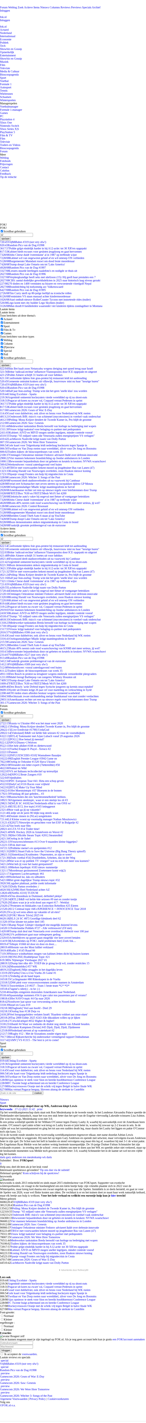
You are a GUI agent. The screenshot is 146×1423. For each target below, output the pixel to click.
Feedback (5, 173)
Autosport (5, 87)
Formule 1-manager (11, 109)
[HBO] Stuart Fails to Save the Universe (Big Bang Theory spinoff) (42, 851)
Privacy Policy (37, 1398)
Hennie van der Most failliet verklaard (26, 947)
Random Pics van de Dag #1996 (23, 273)
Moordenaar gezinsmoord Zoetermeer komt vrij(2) (33, 870)
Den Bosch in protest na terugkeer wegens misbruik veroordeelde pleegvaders (48, 673)
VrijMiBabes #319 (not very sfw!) (23, 242)
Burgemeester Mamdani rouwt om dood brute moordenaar (37, 261)
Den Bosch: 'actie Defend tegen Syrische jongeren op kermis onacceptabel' (46, 686)
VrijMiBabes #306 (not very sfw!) (24, 632)
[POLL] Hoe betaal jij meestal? (22, 739)
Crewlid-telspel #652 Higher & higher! (27, 1020)
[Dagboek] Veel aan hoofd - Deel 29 (26, 1008)
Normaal (9, 1315)
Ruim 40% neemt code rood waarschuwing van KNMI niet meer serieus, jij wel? (50, 502)
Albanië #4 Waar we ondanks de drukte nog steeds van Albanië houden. (45, 1024)
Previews (76, 7)
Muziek (4, 61)
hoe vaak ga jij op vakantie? (20, 809)
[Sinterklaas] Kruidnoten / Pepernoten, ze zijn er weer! (36, 854)
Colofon (4, 170)
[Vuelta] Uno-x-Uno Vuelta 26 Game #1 (28, 972)
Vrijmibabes (10, 777)
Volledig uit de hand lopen (20, 976)
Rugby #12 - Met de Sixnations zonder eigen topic (33, 1033)
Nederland (6, 32)
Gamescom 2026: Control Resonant (24, 506)
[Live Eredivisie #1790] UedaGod (24, 729)
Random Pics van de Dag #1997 (23, 267)
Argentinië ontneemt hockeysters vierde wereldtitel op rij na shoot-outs (43, 397)
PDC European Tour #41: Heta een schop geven (32, 780)
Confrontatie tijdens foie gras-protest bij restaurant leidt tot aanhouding (43, 378)
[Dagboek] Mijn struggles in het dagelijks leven (31, 969)
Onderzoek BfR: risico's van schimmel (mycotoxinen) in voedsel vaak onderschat (50, 416)
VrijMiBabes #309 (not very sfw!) (24, 664)
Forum (3, 7)
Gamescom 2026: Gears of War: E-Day (26, 410)
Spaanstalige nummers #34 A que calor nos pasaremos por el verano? (43, 995)
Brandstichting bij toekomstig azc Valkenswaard (31, 286)
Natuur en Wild (13, 768)
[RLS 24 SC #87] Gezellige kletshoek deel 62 (30, 918)
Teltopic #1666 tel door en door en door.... (28, 944)
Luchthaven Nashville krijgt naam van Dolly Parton (33, 438)
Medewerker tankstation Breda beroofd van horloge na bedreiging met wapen (48, 426)
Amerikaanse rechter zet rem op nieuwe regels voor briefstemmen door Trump (48, 490)
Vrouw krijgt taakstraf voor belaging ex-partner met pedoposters (40, 429)
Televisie (5, 68)
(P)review (9, 347)
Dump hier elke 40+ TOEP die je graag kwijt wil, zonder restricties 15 (44, 963)
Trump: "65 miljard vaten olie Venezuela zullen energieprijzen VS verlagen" (47, 435)
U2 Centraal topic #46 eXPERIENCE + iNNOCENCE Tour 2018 (43, 908)
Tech (3, 45)
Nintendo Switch (9, 125)
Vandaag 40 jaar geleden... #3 (22, 793)
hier (113, 1195)
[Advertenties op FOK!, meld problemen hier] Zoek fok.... (38, 940)
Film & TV (6, 135)
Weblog (12, 7)
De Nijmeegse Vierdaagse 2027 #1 (23, 960)
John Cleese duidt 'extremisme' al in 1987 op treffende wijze (38, 254)
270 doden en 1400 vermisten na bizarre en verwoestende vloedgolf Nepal (45, 283)
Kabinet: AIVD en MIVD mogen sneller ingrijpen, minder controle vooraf (46, 432)
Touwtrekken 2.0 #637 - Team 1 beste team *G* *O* (34, 985)
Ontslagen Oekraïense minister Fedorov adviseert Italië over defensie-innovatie (49, 454)
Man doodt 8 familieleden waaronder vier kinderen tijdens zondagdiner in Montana (51, 305)
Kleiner (8, 1319)
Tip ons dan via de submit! (55, 1169)
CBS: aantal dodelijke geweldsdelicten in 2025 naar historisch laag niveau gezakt (50, 280)
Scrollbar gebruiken (15, 231)
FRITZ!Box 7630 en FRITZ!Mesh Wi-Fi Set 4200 (33, 493)
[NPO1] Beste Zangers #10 (20, 774)
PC (2, 116)
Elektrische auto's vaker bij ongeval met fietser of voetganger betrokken (44, 496)
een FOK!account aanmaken (129, 1339)
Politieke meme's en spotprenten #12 (26, 848)
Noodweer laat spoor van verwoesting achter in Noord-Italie (37, 1001)
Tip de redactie (8, 176)
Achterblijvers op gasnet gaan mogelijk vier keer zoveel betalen (40, 937)
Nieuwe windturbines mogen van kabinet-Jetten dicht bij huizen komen (44, 953)
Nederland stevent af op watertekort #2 (27, 1030)
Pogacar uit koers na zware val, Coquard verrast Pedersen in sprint (41, 400)
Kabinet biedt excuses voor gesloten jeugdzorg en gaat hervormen (41, 251)
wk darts (47, 1157)
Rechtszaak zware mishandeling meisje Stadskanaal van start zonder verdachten (49, 696)
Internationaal (7, 36)
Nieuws (44, 7)
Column (8, 343)
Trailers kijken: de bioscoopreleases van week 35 (31, 451)
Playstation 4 (7, 119)
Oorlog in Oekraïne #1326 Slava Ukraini (27, 761)
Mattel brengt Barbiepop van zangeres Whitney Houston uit (38, 677)
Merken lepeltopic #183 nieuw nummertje (29, 867)
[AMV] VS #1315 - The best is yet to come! (29, 1040)
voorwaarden (29, 1354)
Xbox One (6, 122)
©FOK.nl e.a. (7, 1405)
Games (4, 112)
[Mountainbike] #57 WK (18, 966)
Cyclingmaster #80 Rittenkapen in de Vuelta (30, 979)
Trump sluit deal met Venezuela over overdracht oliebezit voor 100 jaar (44, 931)
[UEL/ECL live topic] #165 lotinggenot (27, 806)
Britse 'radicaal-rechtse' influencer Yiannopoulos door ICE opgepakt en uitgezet (48, 371)
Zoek (21, 7)
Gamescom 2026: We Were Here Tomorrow (29, 442)
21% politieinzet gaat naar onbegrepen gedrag (30, 934)
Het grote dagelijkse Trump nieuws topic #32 (30, 880)
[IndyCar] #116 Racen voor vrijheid (24, 784)
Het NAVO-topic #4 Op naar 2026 (25, 998)
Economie (5, 39)
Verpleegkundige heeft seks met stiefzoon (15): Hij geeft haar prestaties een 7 (48, 277)
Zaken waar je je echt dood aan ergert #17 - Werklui (34, 902)
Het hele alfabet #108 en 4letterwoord (25, 745)
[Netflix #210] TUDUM (19, 892)
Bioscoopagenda (9, 74)
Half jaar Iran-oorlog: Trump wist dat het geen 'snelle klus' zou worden (43, 390)
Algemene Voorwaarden (13, 1398)
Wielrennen (6, 93)
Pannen (8, 752)
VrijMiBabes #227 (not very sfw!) (24, 654)
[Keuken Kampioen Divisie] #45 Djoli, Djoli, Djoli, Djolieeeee (40, 1027)
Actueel (4, 29)
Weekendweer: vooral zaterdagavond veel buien (31, 464)
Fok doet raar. (13, 844)
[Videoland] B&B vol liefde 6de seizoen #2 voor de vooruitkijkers (42, 732)
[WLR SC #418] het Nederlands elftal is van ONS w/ (35, 803)
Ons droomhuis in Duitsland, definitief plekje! (31, 896)
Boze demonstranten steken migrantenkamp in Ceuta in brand (39, 522)
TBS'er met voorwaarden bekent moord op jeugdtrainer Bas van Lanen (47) (47, 467)
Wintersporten (8, 100)
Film (2, 64)
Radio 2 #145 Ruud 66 (17, 950)
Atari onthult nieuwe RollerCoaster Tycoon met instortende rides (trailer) (45, 299)
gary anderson (14, 1157)
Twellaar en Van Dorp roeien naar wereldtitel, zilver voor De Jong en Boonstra (48, 448)
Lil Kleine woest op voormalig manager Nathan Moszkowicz (38, 819)
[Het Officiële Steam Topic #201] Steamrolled (31, 835)
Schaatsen (5, 96)
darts (2, 1157)
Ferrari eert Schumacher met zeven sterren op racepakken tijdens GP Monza (46, 483)
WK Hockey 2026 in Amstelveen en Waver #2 (31, 832)
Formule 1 (6, 84)
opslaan (5, 238)
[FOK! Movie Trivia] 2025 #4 (21, 915)
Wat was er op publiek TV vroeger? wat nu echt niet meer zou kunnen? (44, 860)
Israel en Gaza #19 (15, 1004)
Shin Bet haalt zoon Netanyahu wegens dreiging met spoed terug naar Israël (46, 368)
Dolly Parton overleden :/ (19, 886)
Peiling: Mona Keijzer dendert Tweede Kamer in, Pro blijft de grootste (45, 726)
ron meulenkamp (32, 1157)
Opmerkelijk (7, 52)
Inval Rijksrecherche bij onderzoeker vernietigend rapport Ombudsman (44, 1036)
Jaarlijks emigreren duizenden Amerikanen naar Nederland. (38, 992)
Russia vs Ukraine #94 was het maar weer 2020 (31, 723)
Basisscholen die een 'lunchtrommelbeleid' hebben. (33, 796)
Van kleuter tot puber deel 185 (22, 921)
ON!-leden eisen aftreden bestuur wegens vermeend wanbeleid (40, 693)
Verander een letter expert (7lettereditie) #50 (30, 764)
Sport (3, 77)
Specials (86, 7)
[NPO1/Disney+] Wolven (18, 742)
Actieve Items (32, 7)
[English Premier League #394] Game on (28, 758)
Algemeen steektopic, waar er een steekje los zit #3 (34, 800)
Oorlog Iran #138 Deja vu (20, 1011)
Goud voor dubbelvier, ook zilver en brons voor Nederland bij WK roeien (45, 413)
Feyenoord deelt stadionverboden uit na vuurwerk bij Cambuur (40, 480)
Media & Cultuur (9, 71)
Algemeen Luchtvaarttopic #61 (22, 873)
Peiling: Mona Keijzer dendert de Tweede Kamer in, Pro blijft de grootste (46, 419)
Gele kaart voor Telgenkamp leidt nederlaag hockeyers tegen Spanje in (43, 445)
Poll (6, 354)
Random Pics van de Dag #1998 (22, 245)
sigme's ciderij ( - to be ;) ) (20, 988)
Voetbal (4, 80)
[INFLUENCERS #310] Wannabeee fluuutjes (30, 755)
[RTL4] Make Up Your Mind (21, 787)
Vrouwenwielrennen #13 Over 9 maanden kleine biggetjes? (38, 841)
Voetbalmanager (9, 106)
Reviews (65, 7)
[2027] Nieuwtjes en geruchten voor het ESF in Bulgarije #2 (39, 822)
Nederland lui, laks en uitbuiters (22, 876)
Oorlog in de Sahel (15, 838)
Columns (55, 7)
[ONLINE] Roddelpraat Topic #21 (25, 956)
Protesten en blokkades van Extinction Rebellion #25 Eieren (39, 905)
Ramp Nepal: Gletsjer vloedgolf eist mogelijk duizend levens (38, 924)
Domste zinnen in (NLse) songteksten (26, 816)
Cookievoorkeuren (58, 1398)
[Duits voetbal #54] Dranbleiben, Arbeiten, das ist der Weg (37, 857)
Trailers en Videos (10, 144)
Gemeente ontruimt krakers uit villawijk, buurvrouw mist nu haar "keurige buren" (49, 381)
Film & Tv (9, 329)
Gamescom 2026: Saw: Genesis (22, 422)
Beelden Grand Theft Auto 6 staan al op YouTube (32, 515)
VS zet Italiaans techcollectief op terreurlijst (29, 771)
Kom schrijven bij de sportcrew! (41, 1173)
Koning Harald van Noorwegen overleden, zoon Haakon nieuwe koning (45, 470)
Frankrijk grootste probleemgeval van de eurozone (33, 525)
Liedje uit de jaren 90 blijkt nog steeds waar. (29, 812)
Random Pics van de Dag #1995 (23, 289)
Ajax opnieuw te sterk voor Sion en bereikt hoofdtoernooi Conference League (47, 1079)
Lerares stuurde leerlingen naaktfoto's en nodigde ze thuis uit (38, 270)
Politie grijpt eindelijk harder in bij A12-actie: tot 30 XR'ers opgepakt (43, 248)
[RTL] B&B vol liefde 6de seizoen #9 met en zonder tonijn (38, 899)
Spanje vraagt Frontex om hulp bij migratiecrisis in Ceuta (36, 474)
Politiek (4, 42)
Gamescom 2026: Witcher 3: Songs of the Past (30, 477)
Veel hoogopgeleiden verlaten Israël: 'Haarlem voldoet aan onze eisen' (44, 1014)
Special (8, 350)
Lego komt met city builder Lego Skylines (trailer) (32, 302)
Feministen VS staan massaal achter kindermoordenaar (35, 296)
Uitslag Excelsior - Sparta (18, 394)
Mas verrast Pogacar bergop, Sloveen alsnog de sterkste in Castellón (42, 1089)
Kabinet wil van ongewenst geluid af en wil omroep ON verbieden (42, 258)
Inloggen (5, 10)
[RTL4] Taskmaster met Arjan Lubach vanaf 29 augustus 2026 (40, 736)
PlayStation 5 (7, 132)
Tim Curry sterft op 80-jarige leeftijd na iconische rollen (36, 293)
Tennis (3, 90)
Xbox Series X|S (9, 128)
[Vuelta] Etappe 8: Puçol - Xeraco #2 (25, 748)
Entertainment (8, 55)
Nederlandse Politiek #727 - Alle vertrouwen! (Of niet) (36, 928)
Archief (96, 7)
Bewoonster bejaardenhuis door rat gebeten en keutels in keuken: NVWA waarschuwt (53, 461)
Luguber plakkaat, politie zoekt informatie (28, 883)
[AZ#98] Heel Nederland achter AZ (25, 889)
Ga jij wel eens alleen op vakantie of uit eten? (30, 912)
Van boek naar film (15, 825)
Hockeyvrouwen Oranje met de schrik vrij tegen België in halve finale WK (46, 1086)
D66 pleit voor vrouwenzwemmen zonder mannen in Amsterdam (42, 982)
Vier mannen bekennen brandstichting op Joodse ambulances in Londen (45, 458)
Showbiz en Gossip (11, 48)
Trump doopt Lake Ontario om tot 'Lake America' (32, 264)
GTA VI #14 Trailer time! (20, 828)
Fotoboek (5, 160)
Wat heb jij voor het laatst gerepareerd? (26, 864)
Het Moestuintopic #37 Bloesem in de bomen (31, 790)
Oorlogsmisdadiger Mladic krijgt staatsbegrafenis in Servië (37, 486)
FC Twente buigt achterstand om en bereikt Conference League (39, 1083)
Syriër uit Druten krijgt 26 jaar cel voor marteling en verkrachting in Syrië (46, 689)
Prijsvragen (6, 164)
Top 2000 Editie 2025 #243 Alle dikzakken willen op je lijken (40, 1017)
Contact (4, 167)
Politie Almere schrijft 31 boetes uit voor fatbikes (31, 374)
